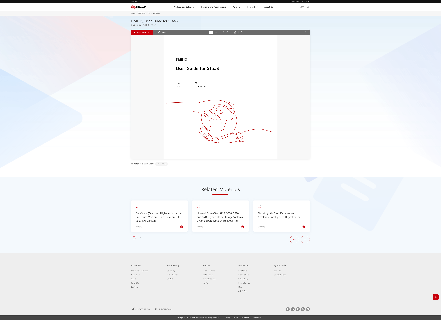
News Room (135, 275)
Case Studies (242, 271)
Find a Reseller (172, 275)
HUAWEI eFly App (165, 309)
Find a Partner (208, 275)
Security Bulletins (280, 275)
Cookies (235, 318)
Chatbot (170, 279)
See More (134, 287)
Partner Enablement (210, 279)
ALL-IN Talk (242, 291)
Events (133, 279)
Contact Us (135, 283)
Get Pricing (171, 271)
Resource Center (244, 275)
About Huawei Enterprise (140, 271)
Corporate (277, 271)
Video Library (243, 279)
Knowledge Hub (244, 283)
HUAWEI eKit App (143, 309)
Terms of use (257, 318)
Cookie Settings (245, 318)
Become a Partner (209, 271)
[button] (133, 237)
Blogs (240, 287)
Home (133, 13)
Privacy (228, 318)
